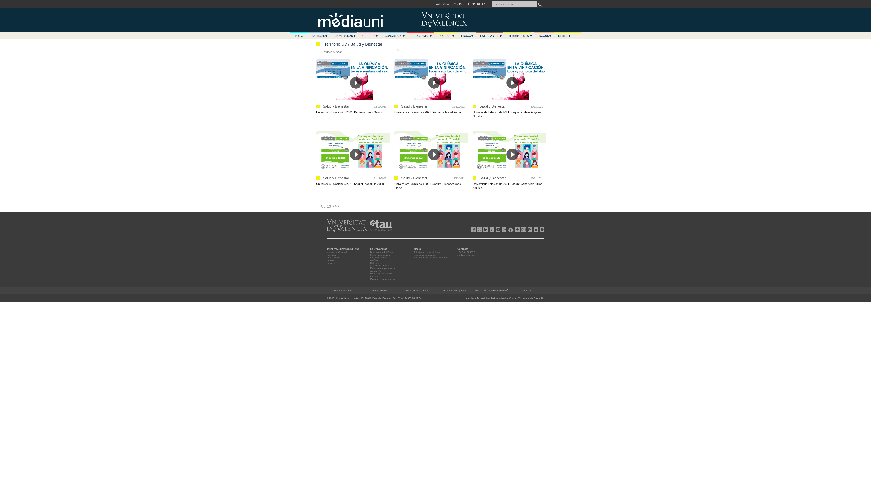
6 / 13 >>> (330, 206)
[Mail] (483, 3)
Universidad (344, 35)
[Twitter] (473, 3)
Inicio (299, 35)
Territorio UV (520, 35)
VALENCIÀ (442, 3)
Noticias (319, 35)
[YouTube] (478, 3)
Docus (545, 35)
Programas (422, 35)
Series (564, 35)
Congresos (395, 35)
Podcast (446, 35)
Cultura (370, 35)
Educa (467, 35)
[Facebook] (468, 3)
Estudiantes (491, 35)
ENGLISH (458, 3)
